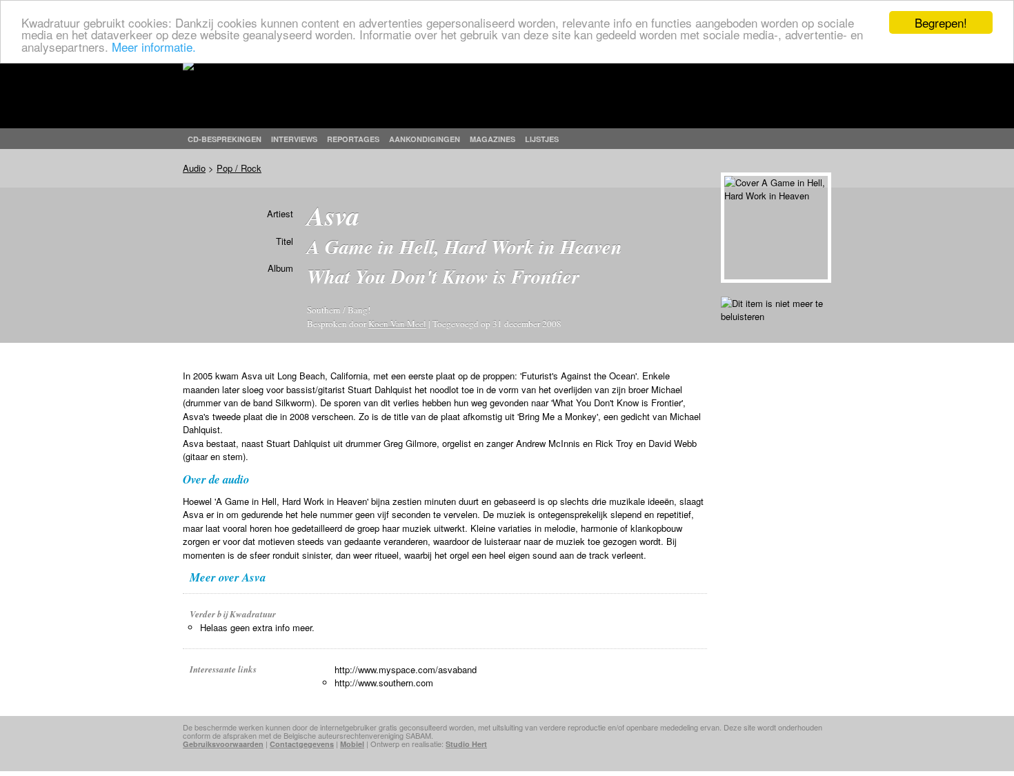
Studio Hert (466, 744)
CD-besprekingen (224, 139)
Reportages (353, 139)
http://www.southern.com (384, 682)
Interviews (294, 139)
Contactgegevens (302, 744)
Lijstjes (542, 139)
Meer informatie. (154, 46)
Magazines (492, 139)
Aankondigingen (424, 139)
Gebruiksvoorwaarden (223, 744)
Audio (194, 168)
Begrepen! (941, 22)
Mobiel (352, 744)
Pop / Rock (239, 168)
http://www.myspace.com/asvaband (406, 669)
